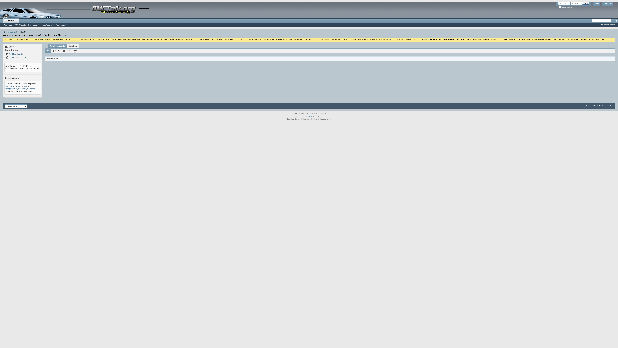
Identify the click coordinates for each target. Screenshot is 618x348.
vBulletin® (308, 117)
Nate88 (57, 51)
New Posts (8, 25)
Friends (68, 51)
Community (32, 25)
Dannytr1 (22, 89)
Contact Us (587, 106)
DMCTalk (597, 106)
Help (597, 4)
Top (611, 106)
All (48, 51)
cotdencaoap (23, 86)
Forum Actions (46, 25)
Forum (11, 21)
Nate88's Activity (57, 46)
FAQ (16, 25)
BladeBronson (11, 86)
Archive (605, 106)
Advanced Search (608, 25)
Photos (78, 51)
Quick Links (60, 25)
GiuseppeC (31, 89)
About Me (73, 46)
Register (608, 4)
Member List (11, 32)
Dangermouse (11, 89)
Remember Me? (567, 7)
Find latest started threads (20, 58)
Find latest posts (16, 54)
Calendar (22, 25)
